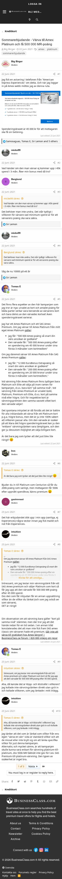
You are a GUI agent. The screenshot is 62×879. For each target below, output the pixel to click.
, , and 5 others (32, 141)
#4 (59, 245)
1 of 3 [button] (21, 766)
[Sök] (37, 20)
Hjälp (5, 875)
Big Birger (9, 49)
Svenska (9, 867)
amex (41, 49)
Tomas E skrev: (12, 470)
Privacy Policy (46, 872)
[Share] (54, 74)
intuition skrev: (12, 668)
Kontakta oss (9, 872)
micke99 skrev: (12, 198)
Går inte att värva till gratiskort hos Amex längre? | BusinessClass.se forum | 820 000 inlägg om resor (30, 635)
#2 (59, 162)
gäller (28, 330)
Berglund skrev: (12, 252)
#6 (59, 463)
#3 (59, 191)
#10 (58, 711)
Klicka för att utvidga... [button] (31, 577)
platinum (52, 49)
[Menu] (4, 12)
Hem (13, 875)
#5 (59, 299)
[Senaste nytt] (29, 20)
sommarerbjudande (14, 53)
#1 (59, 74)
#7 (59, 511)
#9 (59, 661)
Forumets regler (28, 872)
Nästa (32, 766)
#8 (59, 544)
